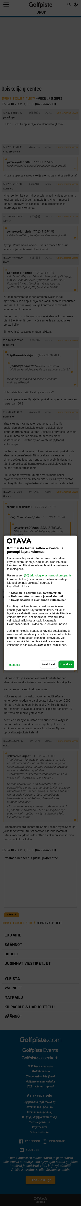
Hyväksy (66, 664)
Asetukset (48, 664)
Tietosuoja (13, 664)
